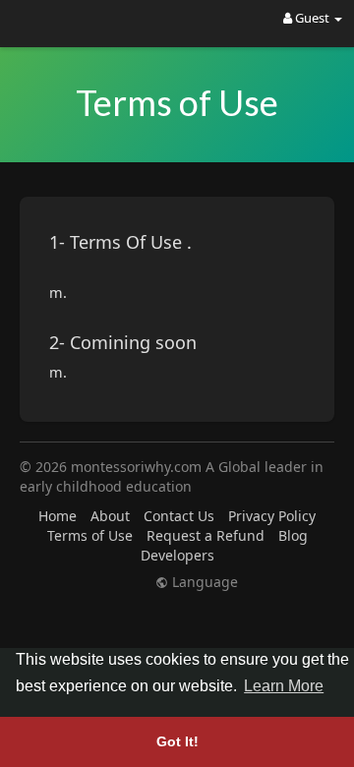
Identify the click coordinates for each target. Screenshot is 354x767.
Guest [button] (312, 18)
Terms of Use (90, 535)
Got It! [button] (177, 741)
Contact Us (179, 515)
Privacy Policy (272, 515)
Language (203, 582)
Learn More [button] (284, 686)
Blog (293, 535)
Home (57, 515)
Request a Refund (206, 535)
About (110, 515)
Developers (177, 555)
